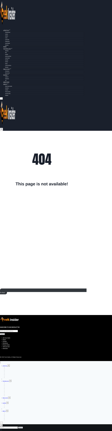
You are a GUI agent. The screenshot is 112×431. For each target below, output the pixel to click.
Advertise (7, 87)
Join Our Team (7, 93)
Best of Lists (7, 72)
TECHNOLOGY (6, 381)
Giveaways (7, 71)
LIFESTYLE (5, 365)
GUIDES (4, 403)
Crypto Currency (8, 65)
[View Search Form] (1, 98)
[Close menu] (0, 362)
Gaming (6, 35)
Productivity (7, 41)
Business (6, 45)
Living (6, 37)
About (4, 339)
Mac (6, 52)
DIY (5, 80)
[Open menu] (1, 129)
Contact (6, 89)
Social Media (7, 43)
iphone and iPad (8, 56)
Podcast (6, 95)
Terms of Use (6, 346)
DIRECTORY (6, 82)
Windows (6, 50)
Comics (6, 34)
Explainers (7, 78)
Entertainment (7, 32)
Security (6, 59)
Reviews (6, 67)
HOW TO (6, 76)
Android (6, 54)
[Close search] (1, 425)
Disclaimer (5, 343)
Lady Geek (7, 39)
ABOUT (4, 411)
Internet (6, 61)
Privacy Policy (7, 91)
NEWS (4, 46)
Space (6, 63)
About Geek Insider (8, 86)
